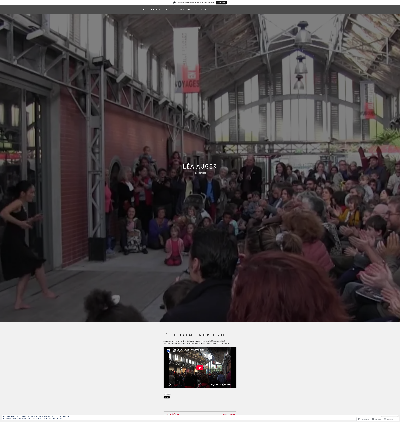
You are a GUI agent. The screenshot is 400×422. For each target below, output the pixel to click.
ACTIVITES (169, 10)
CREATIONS (154, 10)
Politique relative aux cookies (54, 418)
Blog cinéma (200, 10)
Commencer (221, 2)
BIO (143, 10)
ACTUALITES (185, 10)
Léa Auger (200, 166)
